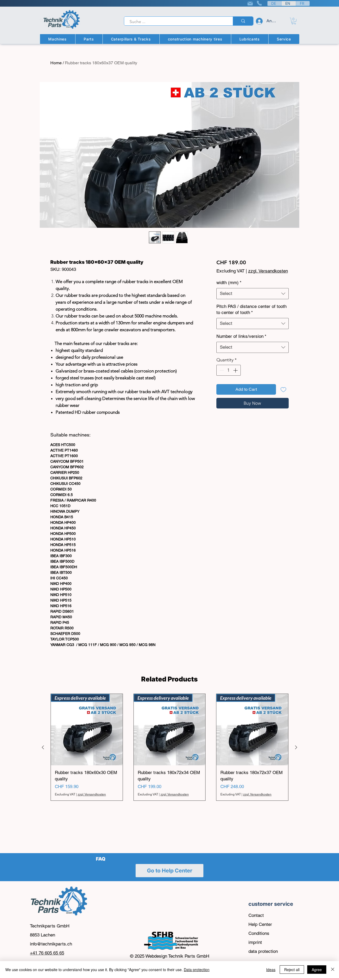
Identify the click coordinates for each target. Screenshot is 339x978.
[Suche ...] (243, 21)
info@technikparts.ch (51, 944)
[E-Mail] (250, 3)
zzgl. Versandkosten (268, 271)
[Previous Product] (43, 747)
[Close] (332, 969)
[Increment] (236, 370)
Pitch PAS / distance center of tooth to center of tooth (251, 309)
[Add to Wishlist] (283, 389)
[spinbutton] (228, 370)
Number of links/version (241, 336)
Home (56, 62)
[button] (294, 21)
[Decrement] (221, 370)
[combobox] (252, 293)
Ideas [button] (270, 969)
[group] (169, 747)
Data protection (196, 969)
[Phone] (259, 3)
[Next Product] (296, 747)
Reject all (292, 969)
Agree (317, 969)
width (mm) (229, 282)
